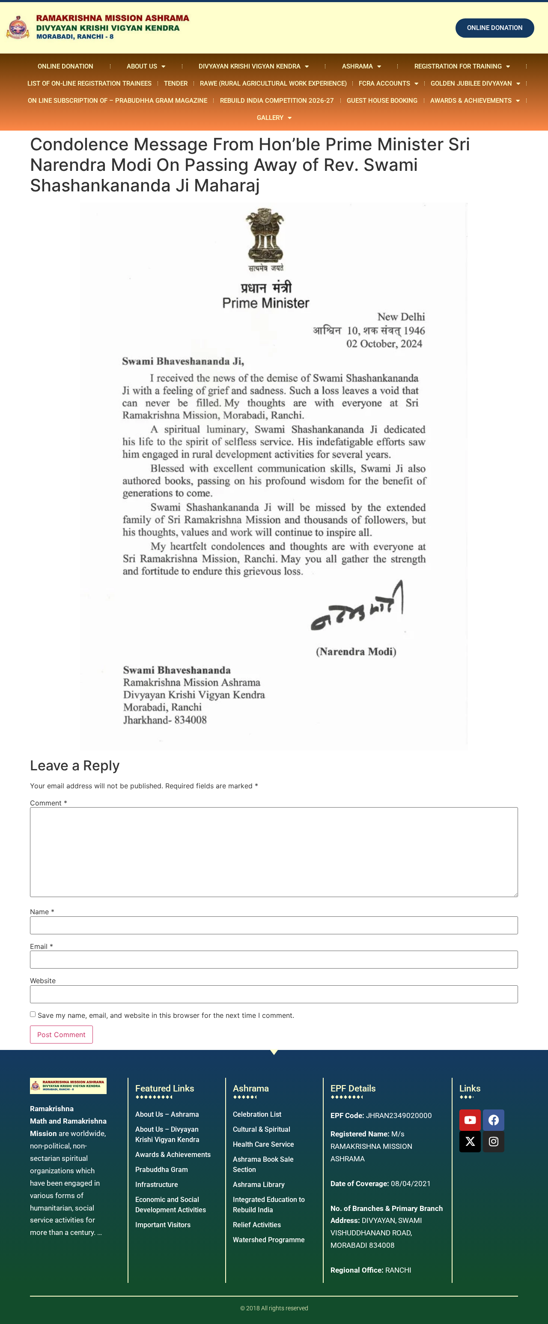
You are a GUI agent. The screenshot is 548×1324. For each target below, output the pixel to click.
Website (43, 980)
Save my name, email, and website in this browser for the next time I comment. (166, 1015)
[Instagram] (493, 1141)
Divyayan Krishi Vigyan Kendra (250, 66)
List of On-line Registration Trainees (89, 83)
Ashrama (357, 66)
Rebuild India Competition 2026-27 (277, 100)
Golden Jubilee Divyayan (471, 83)
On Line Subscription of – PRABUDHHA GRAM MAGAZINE (117, 100)
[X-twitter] (470, 1141)
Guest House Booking (382, 100)
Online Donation (65, 66)
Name (42, 911)
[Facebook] (493, 1120)
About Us (142, 66)
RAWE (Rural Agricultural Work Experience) (273, 83)
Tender (176, 83)
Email (41, 946)
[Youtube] (470, 1120)
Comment (48, 802)
